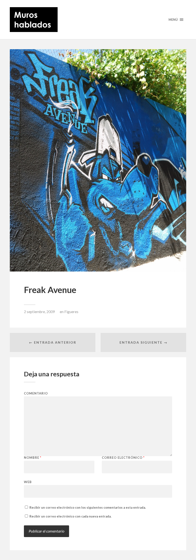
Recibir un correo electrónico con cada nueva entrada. (70, 516)
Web (28, 482)
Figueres (71, 311)
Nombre (32, 457)
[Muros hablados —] (98, 19)
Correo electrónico (123, 457)
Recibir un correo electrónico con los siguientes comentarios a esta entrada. (87, 507)
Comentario (36, 393)
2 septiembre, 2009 (39, 311)
